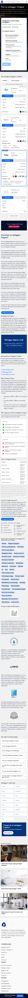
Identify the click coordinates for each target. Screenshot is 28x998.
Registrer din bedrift (14, 226)
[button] (26, 2)
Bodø (3, 814)
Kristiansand (17, 791)
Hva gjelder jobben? (8, 31)
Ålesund (17, 814)
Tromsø (3, 786)
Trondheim (17, 786)
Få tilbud (20, 996)
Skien (16, 795)
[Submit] (6, 1)
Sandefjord (4, 800)
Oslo (3, 818)
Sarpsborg (17, 809)
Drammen (4, 809)
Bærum (17, 805)
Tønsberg (17, 800)
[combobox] (14, 1)
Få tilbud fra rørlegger (7, 312)
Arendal (3, 795)
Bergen (3, 791)
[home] (2, 1)
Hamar (3, 805)
